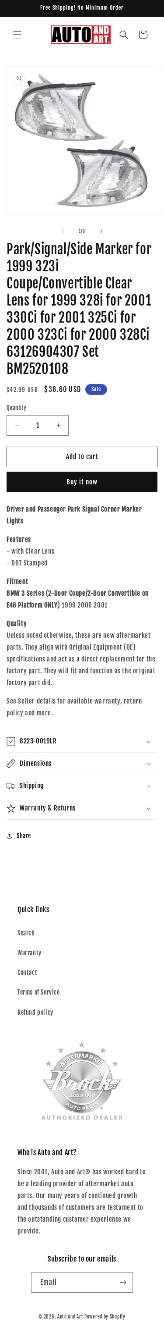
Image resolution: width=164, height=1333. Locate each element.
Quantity (16, 407)
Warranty (29, 952)
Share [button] (24, 835)
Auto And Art (70, 1317)
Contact (27, 972)
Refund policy (35, 1012)
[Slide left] (63, 231)
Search (26, 933)
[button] (17, 34)
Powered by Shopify (105, 1317)
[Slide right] (101, 231)
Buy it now (82, 482)
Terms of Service (38, 992)
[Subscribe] (123, 1282)
